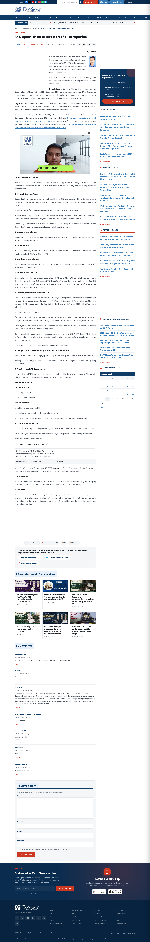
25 (108, 399)
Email (20, 831)
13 (117, 391)
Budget (38, 18)
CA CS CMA (98, 18)
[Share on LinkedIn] (84, 44)
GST (89, 18)
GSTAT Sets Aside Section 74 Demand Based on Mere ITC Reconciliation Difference (117, 127)
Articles (36, 28)
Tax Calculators (99, 924)
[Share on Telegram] (94, 44)
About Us (120, 910)
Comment (21, 796)
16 (133, 391)
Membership (121, 924)
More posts (105, 162)
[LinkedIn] (36, 2)
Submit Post (117, 2)
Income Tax (27, 18)
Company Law (61, 18)
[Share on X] (79, 44)
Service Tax (48, 18)
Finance (128, 18)
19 (112, 395)
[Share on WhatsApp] (89, 44)
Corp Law (138, 18)
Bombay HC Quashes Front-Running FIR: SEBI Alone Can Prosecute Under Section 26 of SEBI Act (117, 176)
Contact (119, 920)
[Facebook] (26, 2)
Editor (19, 44)
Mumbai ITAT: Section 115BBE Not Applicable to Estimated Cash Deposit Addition (117, 198)
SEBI (120, 18)
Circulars (97, 913)
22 (128, 395)
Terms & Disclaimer (128, 933)
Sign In (129, 2)
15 (127, 391)
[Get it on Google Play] (99, 891)
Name (20, 822)
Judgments (98, 917)
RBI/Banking (76, 917)
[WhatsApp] (42, 2)
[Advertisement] (31, 72)
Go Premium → (118, 101)
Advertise (120, 917)
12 (112, 391)
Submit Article (121, 913)
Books (104, 2)
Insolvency (76, 920)
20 (118, 395)
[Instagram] (39, 2)
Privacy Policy (115, 933)
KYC (64, 543)
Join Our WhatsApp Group (31, 558)
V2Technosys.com (56, 933)
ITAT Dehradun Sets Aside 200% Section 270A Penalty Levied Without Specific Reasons (117, 209)
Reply (18, 664)
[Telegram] (45, 2)
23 (133, 395)
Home (18, 18)
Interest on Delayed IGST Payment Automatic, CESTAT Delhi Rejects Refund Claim (115, 187)
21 (122, 395)
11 (107, 391)
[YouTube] (33, 2)
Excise (72, 18)
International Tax (56, 924)
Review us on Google (29, 563)
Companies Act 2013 (50, 543)
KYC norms (75, 543)
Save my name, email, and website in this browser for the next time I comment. (46, 849)
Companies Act (32, 543)
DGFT (108, 18)
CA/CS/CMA (76, 924)
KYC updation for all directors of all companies (51, 37)
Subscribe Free (65, 888)
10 (102, 391)
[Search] (80, 2)
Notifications (98, 910)
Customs (81, 18)
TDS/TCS (53, 920)
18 (107, 395)
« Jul (101, 407)
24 (103, 399)
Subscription (92, 2)
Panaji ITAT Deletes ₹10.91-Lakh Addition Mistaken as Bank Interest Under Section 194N (49, 23)
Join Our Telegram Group (58, 558)
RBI (114, 18)
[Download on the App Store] (115, 891)
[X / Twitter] (29, 2)
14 (123, 391)
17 (102, 395)
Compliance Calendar (102, 920)
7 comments (59, 44)
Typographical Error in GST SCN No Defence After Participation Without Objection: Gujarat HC (116, 146)
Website (20, 840)
